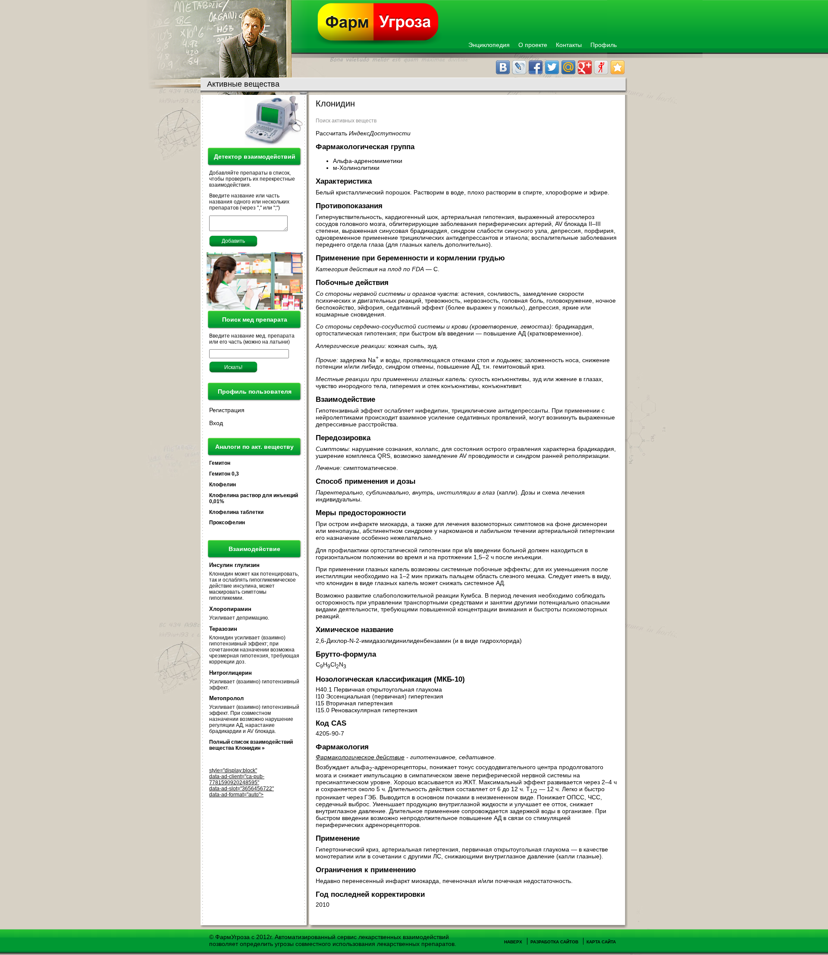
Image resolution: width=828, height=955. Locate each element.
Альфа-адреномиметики (368, 160)
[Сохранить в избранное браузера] (617, 67)
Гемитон (219, 463)
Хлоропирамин (230, 609)
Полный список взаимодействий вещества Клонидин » (251, 745)
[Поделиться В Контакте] (503, 67)
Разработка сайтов (554, 941)
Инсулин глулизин (234, 565)
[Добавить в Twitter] (552, 67)
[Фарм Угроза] (378, 24)
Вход (216, 423)
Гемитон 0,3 (224, 474)
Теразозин (223, 629)
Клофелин (222, 485)
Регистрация (227, 410)
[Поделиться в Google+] (585, 67)
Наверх (513, 941)
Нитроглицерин (230, 673)
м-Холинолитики (357, 167)
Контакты (569, 44)
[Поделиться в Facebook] (536, 67)
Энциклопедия (489, 44)
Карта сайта (601, 941)
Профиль (603, 44)
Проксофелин (227, 523)
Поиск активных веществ (346, 121)
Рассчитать (363, 133)
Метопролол (226, 698)
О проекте (532, 44)
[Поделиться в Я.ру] (601, 67)
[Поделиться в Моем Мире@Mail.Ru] (568, 67)
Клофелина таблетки (236, 512)
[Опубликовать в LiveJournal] (519, 67)
